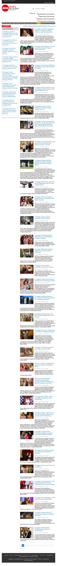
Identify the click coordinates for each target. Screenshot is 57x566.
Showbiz (18, 23)
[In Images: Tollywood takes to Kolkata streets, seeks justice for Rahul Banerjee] (26, 201)
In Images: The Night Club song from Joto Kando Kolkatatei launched (44, 451)
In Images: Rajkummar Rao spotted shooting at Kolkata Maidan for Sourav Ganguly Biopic (43, 162)
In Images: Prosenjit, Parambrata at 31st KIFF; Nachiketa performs (45, 331)
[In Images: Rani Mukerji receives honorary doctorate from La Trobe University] (26, 51)
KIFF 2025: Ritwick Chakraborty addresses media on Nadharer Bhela (44, 365)
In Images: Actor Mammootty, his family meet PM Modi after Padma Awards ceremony (45, 143)
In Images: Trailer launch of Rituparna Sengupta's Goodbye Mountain (44, 514)
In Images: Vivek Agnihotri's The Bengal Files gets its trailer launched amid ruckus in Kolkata (45, 482)
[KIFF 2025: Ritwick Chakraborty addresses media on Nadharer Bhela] (26, 368)
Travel (35, 23)
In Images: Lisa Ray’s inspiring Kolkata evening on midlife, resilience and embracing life (44, 30)
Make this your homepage (48, 2)
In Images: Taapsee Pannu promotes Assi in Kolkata (42, 217)
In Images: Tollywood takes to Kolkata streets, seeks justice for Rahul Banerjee (44, 198)
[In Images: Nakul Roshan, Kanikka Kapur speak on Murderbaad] (26, 532)
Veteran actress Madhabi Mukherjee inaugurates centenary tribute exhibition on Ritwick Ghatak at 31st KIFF (44, 381)
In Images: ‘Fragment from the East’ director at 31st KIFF (44, 348)
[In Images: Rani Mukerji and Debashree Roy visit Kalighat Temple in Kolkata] (26, 240)
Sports (14, 23)
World (24, 23)
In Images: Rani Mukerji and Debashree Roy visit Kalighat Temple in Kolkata (43, 236)
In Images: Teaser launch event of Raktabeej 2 (45, 466)
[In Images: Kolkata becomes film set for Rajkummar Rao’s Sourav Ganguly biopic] (26, 186)
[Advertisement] (37, 552)
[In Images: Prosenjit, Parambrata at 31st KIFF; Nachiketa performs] (26, 335)
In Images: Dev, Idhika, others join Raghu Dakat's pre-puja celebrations (44, 398)
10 (45, 545)
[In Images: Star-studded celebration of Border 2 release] (26, 270)
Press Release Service (23, 556)
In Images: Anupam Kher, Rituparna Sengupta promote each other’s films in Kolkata (44, 433)
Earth (28, 23)
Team (11, 555)
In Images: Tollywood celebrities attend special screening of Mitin (45, 280)
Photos (38, 23)
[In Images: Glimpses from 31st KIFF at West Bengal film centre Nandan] (26, 318)
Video (42, 23)
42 (21, 548)
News (7, 23)
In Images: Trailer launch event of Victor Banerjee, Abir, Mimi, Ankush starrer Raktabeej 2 (44, 414)
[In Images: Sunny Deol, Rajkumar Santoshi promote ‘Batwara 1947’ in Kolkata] (26, 70)
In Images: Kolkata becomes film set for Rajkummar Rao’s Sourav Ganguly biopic (44, 183)
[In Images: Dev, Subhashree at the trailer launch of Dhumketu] (26, 502)
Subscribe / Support (34, 556)
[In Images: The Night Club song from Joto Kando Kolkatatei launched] (26, 455)
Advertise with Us (18, 555)
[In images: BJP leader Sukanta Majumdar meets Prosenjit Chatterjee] (26, 254)
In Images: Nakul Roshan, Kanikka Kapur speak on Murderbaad (42, 529)
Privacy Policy (27, 555)
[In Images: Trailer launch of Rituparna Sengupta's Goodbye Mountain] (26, 517)
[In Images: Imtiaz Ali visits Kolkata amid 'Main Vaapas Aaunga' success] (26, 111)
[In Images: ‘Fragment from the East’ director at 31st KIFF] (26, 352)
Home (3, 23)
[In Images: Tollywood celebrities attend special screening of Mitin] (26, 284)
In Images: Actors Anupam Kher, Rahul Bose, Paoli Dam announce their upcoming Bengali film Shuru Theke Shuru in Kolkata (45, 124)
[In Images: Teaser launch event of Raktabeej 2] (26, 470)
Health (31, 23)
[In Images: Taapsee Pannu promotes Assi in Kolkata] (26, 221)
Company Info (46, 559)
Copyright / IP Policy (36, 559)
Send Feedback (49, 555)
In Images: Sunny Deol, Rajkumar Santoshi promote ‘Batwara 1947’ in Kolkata (45, 66)
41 (51, 545)
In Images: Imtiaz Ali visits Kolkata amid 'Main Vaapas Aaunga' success (43, 107)
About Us (6, 555)
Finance (10, 23)
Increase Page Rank (28, 560)
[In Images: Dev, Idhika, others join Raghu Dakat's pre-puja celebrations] (26, 401)
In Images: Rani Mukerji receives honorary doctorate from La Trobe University (45, 48)
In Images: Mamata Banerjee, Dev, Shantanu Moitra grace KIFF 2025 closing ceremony (45, 297)
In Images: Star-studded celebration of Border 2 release (44, 266)
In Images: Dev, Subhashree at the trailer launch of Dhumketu (45, 498)
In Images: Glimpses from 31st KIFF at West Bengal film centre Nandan (44, 315)
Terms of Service (34, 555)
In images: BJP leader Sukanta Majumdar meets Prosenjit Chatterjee (44, 250)
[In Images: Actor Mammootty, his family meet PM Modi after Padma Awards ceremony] (26, 146)
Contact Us (42, 555)
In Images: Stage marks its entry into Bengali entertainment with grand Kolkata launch (44, 89)
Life (22, 23)
